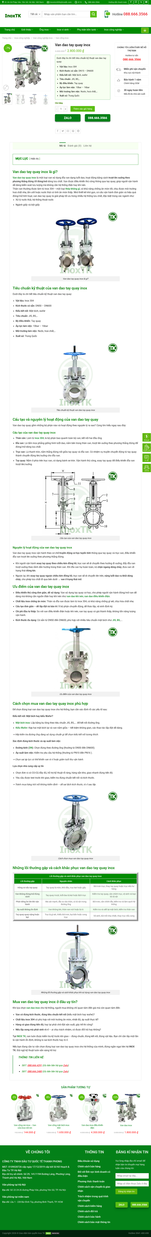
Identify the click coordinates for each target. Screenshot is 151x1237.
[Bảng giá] (146, 437)
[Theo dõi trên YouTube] (146, 2)
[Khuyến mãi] (146, 447)
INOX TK (21, 1036)
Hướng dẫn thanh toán (118, 2)
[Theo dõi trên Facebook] (131, 2)
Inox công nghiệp (113, 29)
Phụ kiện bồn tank (86, 29)
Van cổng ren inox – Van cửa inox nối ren (25, 1126)
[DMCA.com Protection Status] (52, 1233)
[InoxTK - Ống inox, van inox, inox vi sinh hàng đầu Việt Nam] (13, 16)
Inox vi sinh (63, 29)
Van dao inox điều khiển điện (92, 1126)
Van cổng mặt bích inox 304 (58, 1126)
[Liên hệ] (146, 467)
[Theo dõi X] (141, 2)
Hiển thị (35, 158)
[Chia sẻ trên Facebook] (57, 131)
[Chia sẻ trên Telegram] (78, 131)
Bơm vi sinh (12, 35)
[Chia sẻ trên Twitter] (62, 131)
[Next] (47, 67)
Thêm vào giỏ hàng (82, 109)
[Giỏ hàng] (144, 30)
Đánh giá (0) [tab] (74, 145)
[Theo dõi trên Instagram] (136, 2)
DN (30, 747)
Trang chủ (9, 29)
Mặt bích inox (23, 722)
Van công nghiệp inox (43, 38)
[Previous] (6, 67)
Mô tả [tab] (62, 145)
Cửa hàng (32, 35)
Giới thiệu (26, 29)
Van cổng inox (62, 38)
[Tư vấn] (146, 457)
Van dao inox (126, 1125)
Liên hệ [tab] (87, 145)
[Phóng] (6, 88)
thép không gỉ (72, 189)
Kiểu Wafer (21, 728)
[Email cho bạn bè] (68, 131)
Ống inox (44, 29)
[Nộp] (93, 14)
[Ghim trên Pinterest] (73, 131)
